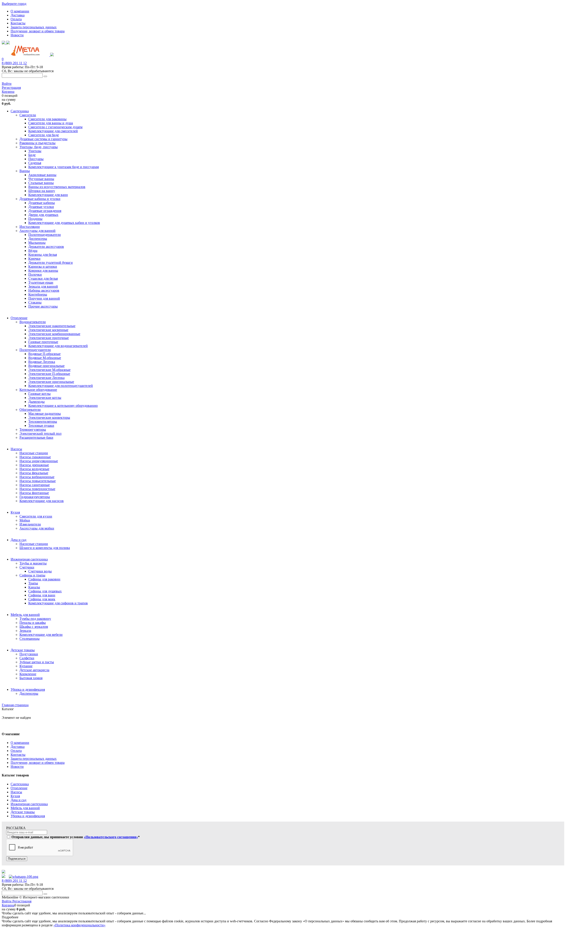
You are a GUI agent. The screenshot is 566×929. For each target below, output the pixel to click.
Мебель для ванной (25, 808)
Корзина (8, 91)
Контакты (18, 23)
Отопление (19, 788)
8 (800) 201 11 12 (14, 63)
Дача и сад (18, 800)
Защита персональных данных (34, 27)
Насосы (16, 792)
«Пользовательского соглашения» (111, 837)
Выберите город (14, 4)
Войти (6, 83)
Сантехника (20, 784)
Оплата (16, 19)
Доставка (18, 15)
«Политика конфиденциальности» (79, 925)
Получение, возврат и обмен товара (38, 31)
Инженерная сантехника (29, 804)
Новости (17, 35)
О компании (20, 11)
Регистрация (11, 87)
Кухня (15, 796)
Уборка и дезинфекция (28, 816)
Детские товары (23, 812)
